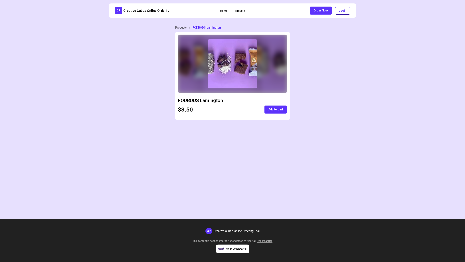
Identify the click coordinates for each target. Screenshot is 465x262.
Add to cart (275, 109)
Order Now (321, 10)
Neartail (251, 240)
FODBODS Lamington (207, 27)
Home (224, 11)
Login (342, 10)
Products (239, 11)
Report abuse (264, 240)
